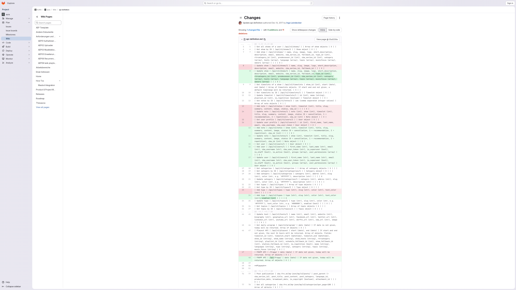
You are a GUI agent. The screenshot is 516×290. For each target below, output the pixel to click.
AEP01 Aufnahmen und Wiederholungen (47, 41)
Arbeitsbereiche (43, 67)
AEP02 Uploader (45, 45)
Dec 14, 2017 (277, 23)
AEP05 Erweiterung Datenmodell (47, 54)
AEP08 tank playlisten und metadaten (47, 63)
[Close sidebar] (37, 17)
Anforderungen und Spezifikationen (46, 36)
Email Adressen (43, 72)
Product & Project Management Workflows (46, 89)
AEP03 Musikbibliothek (47, 50)
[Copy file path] (264, 39)
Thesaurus (40, 103)
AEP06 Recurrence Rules (47, 58)
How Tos (40, 81)
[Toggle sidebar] (241, 17)
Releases (40, 94)
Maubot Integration (46, 85)
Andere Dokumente (44, 32)
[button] (329, 18)
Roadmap (40, 98)
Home (38, 76)
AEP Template (42, 27)
